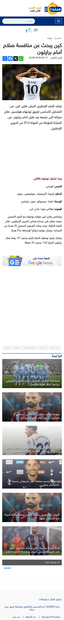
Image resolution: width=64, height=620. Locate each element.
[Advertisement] (32, 306)
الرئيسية (57, 38)
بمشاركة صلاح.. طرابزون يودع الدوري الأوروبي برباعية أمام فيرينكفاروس (33, 382)
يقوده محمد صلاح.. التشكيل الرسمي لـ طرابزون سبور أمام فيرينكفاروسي (37, 416)
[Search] (3, 19)
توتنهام (16, 348)
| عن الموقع (34, 616)
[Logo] (33, 8)
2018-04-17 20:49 (38, 57)
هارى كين (34, 209)
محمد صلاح (54, 348)
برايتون (7, 348)
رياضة (49, 38)
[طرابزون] (32, 373)
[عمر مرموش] (32, 440)
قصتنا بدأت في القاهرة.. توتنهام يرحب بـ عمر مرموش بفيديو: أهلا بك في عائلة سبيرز (33, 449)
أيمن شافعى (56, 57)
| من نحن (19, 616)
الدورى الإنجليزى (29, 348)
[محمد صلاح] (32, 407)
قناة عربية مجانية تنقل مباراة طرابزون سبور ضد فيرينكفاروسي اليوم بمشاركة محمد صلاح (33, 550)
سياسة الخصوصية (52, 616)
